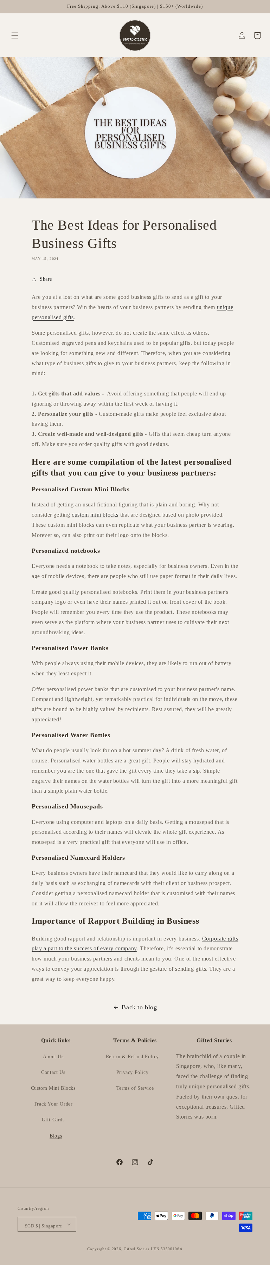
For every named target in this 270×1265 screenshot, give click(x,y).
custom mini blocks (95, 515)
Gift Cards (53, 1119)
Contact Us (53, 1072)
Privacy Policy (132, 1072)
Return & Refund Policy (132, 1056)
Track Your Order (53, 1104)
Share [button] (46, 279)
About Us (53, 1056)
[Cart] (255, 35)
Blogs (56, 1136)
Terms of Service (135, 1088)
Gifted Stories (136, 1249)
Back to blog (139, 1007)
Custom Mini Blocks (53, 1088)
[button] (14, 35)
